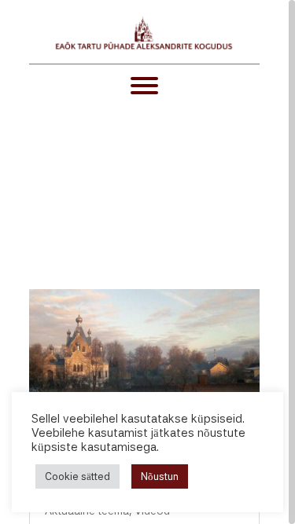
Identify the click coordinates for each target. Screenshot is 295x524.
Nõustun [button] (160, 476)
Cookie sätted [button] (77, 476)
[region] (147, 262)
